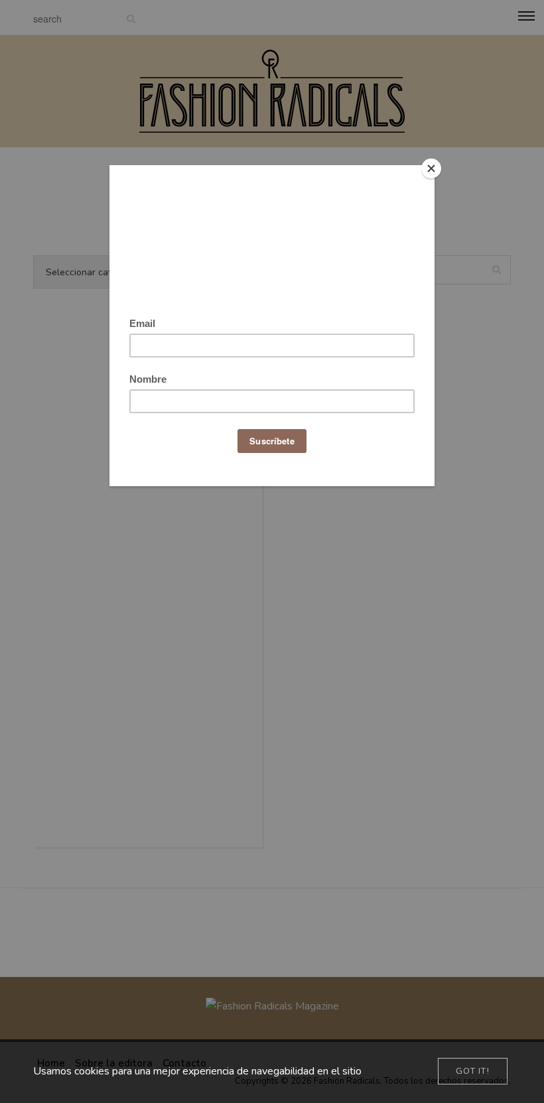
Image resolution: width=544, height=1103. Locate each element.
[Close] (431, 168)
